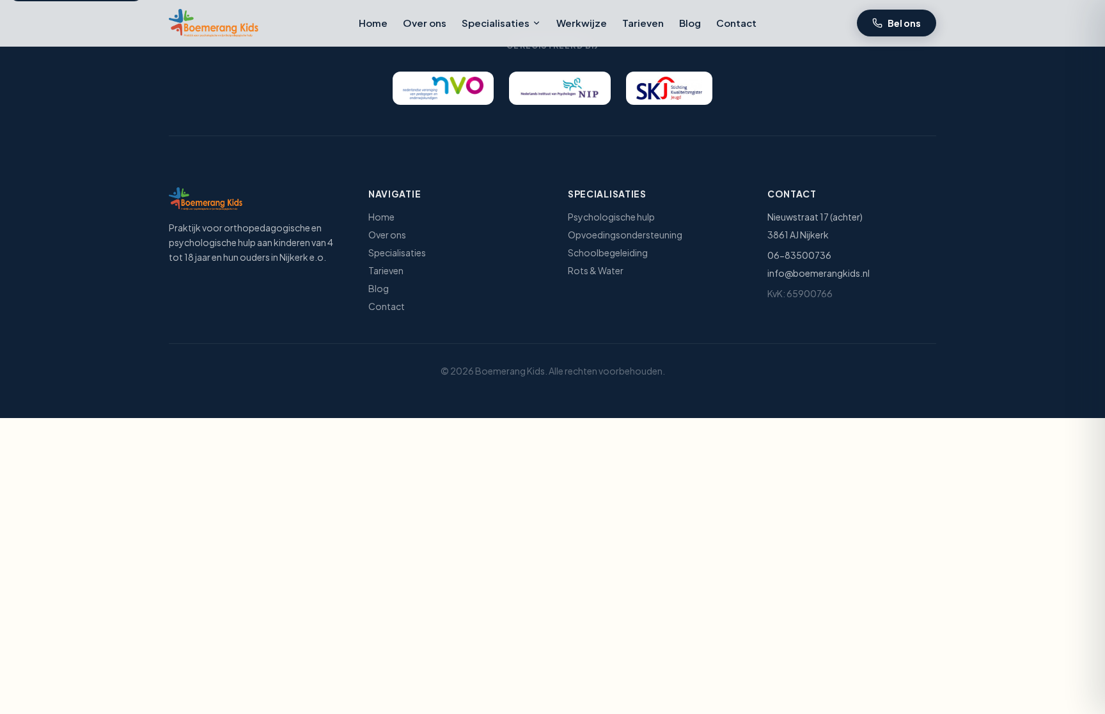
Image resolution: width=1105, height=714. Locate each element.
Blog (690, 23)
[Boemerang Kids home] (213, 23)
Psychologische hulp (611, 216)
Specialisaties (495, 23)
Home (373, 23)
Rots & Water (595, 270)
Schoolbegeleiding (608, 252)
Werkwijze (581, 23)
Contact (736, 23)
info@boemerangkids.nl (818, 273)
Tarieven (643, 23)
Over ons (424, 23)
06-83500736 (799, 255)
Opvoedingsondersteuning (625, 234)
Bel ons (904, 23)
